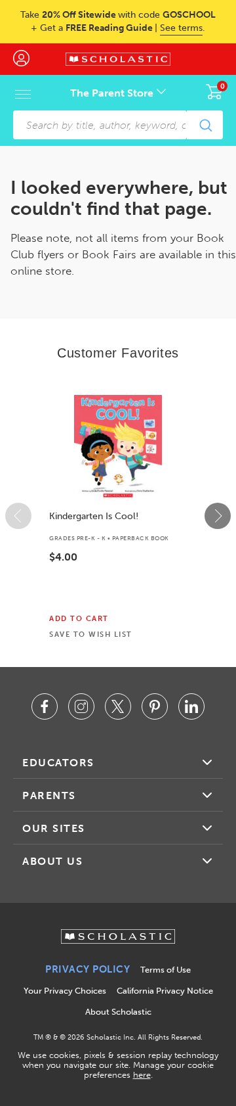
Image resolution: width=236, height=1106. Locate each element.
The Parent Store (113, 93)
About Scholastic (118, 1012)
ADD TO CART (79, 619)
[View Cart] (214, 91)
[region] (118, 515)
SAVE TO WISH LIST (90, 635)
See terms (181, 28)
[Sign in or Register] (28, 59)
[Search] (205, 124)
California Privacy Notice (165, 991)
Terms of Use (165, 970)
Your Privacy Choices (65, 991)
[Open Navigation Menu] (23, 94)
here (142, 1075)
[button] (18, 515)
